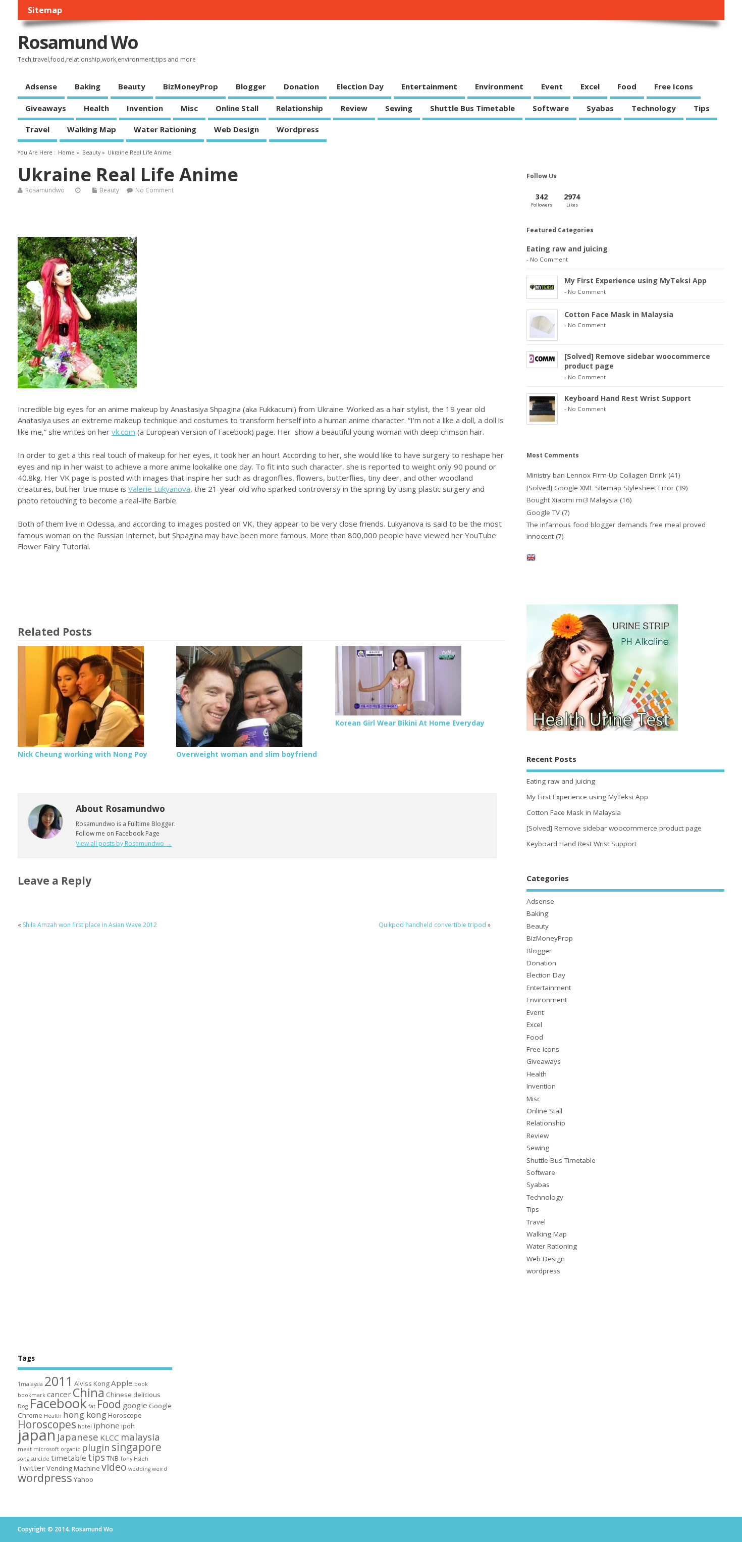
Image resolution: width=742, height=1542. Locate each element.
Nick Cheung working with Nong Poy (82, 754)
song (23, 1458)
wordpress (298, 129)
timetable (68, 1458)
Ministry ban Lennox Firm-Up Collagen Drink (596, 475)
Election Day (360, 86)
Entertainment (429, 86)
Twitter (31, 1468)
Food (627, 86)
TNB (113, 1458)
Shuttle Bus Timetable (472, 108)
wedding (139, 1468)
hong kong (85, 1414)
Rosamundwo (45, 190)
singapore (137, 1447)
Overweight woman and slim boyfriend (246, 754)
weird (159, 1468)
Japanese (77, 1436)
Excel (590, 86)
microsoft (46, 1449)
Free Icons (673, 86)
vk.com (123, 432)
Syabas (600, 108)
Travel (37, 129)
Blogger (251, 86)
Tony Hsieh (134, 1458)
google (135, 1405)
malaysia (140, 1436)
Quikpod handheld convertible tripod (432, 924)
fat (91, 1406)
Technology (653, 108)
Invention (145, 108)
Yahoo (83, 1479)
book (141, 1383)
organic (70, 1449)
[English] (531, 559)
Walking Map (91, 129)
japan (37, 1435)
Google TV (543, 512)
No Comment (154, 190)
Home (66, 152)
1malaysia (30, 1383)
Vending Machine (73, 1468)
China (88, 1392)
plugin (96, 1447)
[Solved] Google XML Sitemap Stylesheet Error (600, 487)
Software (551, 108)
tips (96, 1457)
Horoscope (125, 1415)
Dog (23, 1406)
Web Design (236, 129)
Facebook (58, 1403)
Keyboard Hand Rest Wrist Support (627, 398)
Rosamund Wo (78, 42)
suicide (40, 1458)
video (114, 1467)
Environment (499, 86)
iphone (106, 1425)
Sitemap (45, 10)
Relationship (299, 108)
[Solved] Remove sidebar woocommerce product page (614, 828)
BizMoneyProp (190, 86)
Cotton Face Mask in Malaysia (618, 314)
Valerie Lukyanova (159, 489)
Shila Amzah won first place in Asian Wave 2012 (90, 924)
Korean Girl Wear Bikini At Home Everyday (410, 723)
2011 (58, 1381)
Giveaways (45, 108)
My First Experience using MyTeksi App (635, 280)
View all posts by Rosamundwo (124, 843)
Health (96, 108)
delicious (147, 1394)
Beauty (131, 86)
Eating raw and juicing (567, 248)
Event (552, 86)
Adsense (41, 86)
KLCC (109, 1437)
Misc (189, 108)
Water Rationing (165, 129)
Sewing (398, 108)
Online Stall (237, 108)
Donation (301, 86)
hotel (85, 1426)
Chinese (119, 1394)
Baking (87, 86)
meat (25, 1449)
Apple (122, 1383)
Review (354, 108)
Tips (702, 108)
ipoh (128, 1425)
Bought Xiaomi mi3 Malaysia (572, 499)
